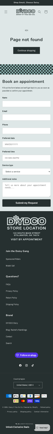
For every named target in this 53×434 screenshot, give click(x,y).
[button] (6, 12)
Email (4, 111)
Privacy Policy (12, 291)
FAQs (8, 284)
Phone (5, 124)
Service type (7, 165)
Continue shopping (26, 50)
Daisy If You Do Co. (16, 407)
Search (9, 343)
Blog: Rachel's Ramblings (16, 330)
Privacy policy (12, 412)
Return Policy (11, 297)
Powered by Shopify (31, 407)
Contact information (41, 412)
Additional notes (9, 179)
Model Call (10, 265)
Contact (9, 336)
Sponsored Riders (13, 259)
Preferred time (8, 151)
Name (4, 97)
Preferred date (8, 138)
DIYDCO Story (12, 323)
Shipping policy (26, 412)
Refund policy (45, 407)
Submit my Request (27, 203)
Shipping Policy (12, 304)
